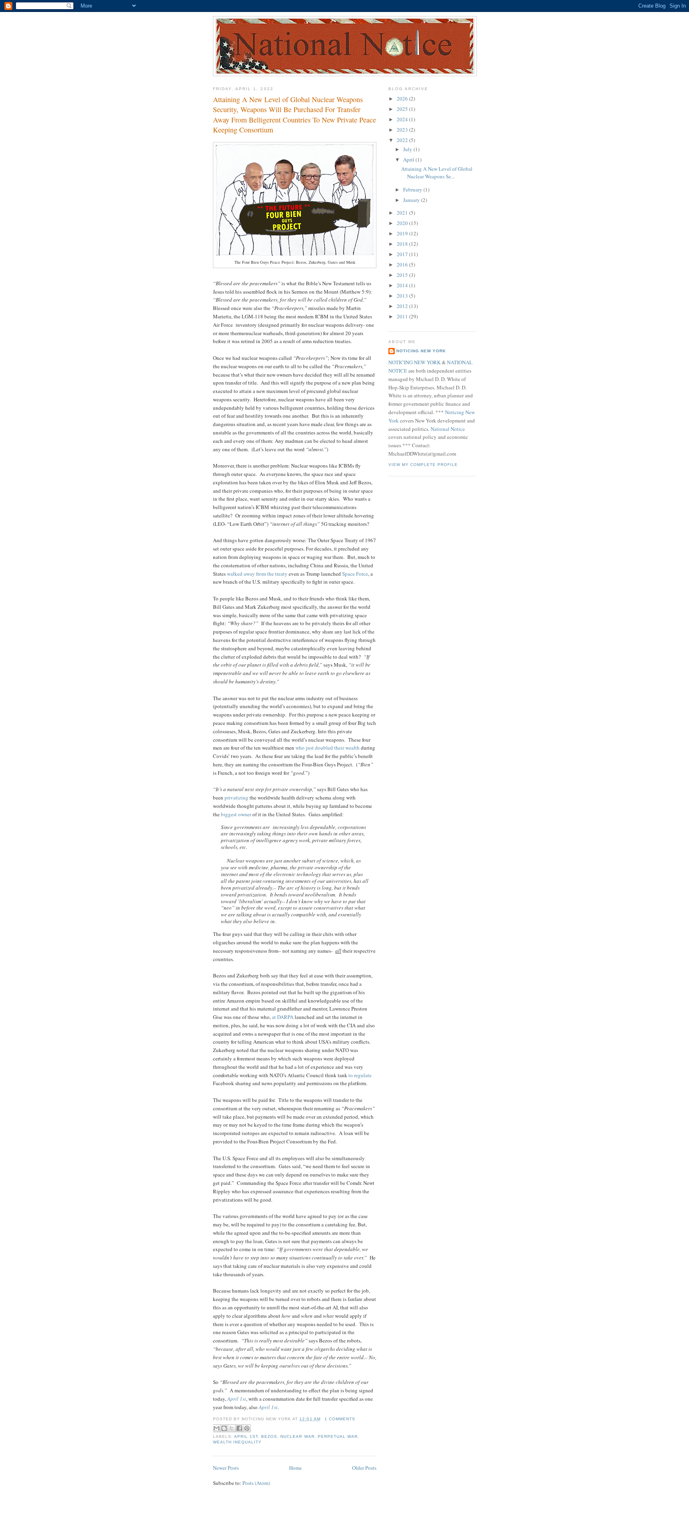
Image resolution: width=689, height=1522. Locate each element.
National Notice (448, 428)
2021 (403, 212)
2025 (403, 109)
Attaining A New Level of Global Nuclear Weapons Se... (436, 172)
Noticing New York (421, 351)
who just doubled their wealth (327, 747)
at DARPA (282, 1017)
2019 (403, 233)
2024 (403, 119)
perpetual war (338, 1436)
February (413, 189)
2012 (403, 306)
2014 (403, 285)
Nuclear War (297, 1436)
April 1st (246, 1436)
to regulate (360, 1075)
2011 (403, 316)
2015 (403, 274)
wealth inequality (237, 1442)
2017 (403, 254)
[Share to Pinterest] (247, 1428)
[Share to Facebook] (239, 1428)
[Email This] (216, 1428)
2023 (403, 129)
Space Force (355, 573)
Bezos (269, 1436)
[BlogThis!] (224, 1428)
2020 (403, 223)
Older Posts (364, 1467)
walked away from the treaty (257, 573)
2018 (403, 243)
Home (295, 1467)
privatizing (236, 797)
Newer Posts (226, 1467)
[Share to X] (232, 1428)
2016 (403, 264)
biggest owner (236, 814)
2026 (403, 98)
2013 (403, 295)
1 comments (340, 1419)
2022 (403, 140)
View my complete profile (423, 464)
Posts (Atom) (256, 1482)
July (408, 149)
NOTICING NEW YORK (414, 362)
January (412, 199)
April (409, 159)
